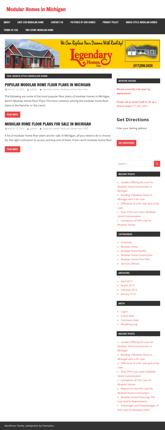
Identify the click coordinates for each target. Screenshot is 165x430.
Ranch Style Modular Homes (141, 22)
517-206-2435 (139, 106)
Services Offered (130, 263)
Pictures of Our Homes (82, 22)
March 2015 (127, 285)
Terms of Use (11, 30)
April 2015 (127, 281)
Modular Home (51, 89)
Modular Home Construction (137, 255)
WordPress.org (129, 324)
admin (33, 89)
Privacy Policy (111, 22)
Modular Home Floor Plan (74, 89)
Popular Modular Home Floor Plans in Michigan (48, 84)
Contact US (57, 22)
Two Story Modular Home (39, 30)
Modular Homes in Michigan (36, 9)
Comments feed (129, 320)
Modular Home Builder (133, 250)
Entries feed (127, 315)
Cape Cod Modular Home (30, 22)
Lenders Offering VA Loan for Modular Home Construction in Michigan (135, 186)
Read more (12, 114)
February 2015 (129, 289)
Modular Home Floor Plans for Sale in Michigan (48, 124)
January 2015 (128, 294)
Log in (124, 311)
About (7, 22)
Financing (126, 242)
